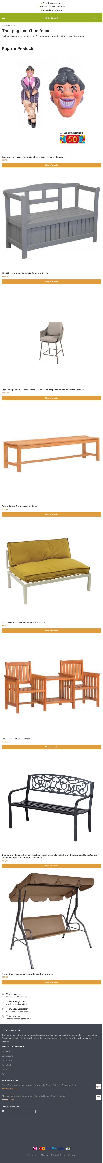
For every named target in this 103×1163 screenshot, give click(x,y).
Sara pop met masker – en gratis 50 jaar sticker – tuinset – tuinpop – (33, 157)
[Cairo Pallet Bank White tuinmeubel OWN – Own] (51, 570)
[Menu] (6, 18)
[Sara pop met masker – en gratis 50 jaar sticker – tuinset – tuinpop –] (51, 104)
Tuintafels (7, 1069)
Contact (63, 1155)
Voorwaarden (33, 1155)
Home (4, 25)
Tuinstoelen (7, 1065)
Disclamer (45, 1155)
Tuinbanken (7, 1060)
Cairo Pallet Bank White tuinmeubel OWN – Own (24, 622)
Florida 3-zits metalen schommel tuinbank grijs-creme (27, 974)
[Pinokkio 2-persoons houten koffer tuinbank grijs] (51, 220)
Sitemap (72, 1155)
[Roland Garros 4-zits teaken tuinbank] (51, 453)
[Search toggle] (93, 17)
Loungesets (7, 1056)
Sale (4, 1074)
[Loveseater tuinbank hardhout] (51, 686)
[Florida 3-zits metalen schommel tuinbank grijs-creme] (51, 921)
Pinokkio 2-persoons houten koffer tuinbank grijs (25, 273)
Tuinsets (6, 1051)
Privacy (54, 1155)
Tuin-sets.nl (52, 17)
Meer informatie (51, 165)
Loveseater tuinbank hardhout (16, 739)
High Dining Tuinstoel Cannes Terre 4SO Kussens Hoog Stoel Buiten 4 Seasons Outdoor (43, 389)
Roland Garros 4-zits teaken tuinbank (19, 506)
